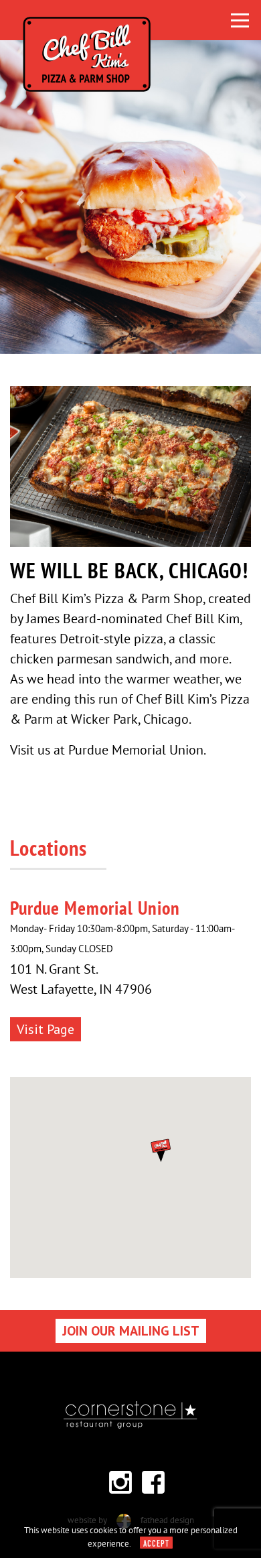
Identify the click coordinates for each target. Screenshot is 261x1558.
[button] (19, 197)
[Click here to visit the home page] (125, 20)
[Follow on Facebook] (153, 1482)
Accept (156, 1544)
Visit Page (45, 1029)
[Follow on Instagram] (120, 1482)
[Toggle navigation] (240, 20)
